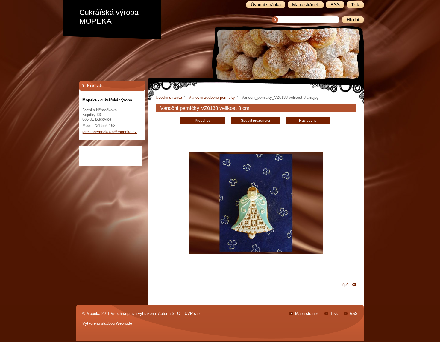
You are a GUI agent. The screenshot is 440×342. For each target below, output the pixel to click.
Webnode (124, 323)
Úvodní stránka (169, 97)
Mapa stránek (307, 313)
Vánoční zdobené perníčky (212, 97)
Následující (308, 120)
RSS (354, 313)
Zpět (346, 284)
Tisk (334, 313)
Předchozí (203, 120)
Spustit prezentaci (255, 120)
